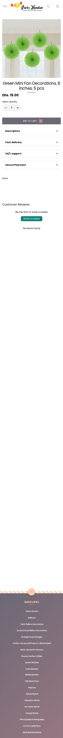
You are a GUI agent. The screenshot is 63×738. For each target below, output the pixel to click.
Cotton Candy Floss (32, 726)
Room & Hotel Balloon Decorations (32, 631)
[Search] (48, 6)
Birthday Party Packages (31, 637)
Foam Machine (32, 669)
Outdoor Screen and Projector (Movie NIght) (32, 643)
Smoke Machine (32, 663)
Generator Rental (31, 700)
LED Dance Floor (32, 681)
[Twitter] (19, 178)
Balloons (32, 618)
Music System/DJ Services (32, 650)
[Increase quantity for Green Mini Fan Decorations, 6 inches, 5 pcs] (18, 108)
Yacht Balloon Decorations (32, 624)
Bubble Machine (32, 675)
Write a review (31, 218)
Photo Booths (32, 611)
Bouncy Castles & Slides (32, 656)
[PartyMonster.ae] (27, 6)
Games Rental (32, 694)
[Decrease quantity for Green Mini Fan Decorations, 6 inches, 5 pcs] (6, 108)
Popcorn (32, 688)
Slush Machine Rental (32, 732)
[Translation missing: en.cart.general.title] (57, 6)
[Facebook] (12, 178)
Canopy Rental (32, 713)
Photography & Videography (32, 719)
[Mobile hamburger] (5, 6)
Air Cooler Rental (32, 707)
